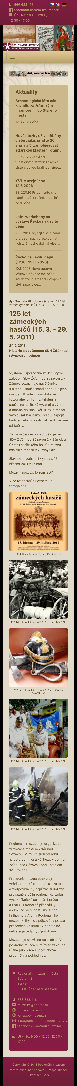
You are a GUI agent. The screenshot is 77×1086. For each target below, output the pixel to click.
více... (36, 122)
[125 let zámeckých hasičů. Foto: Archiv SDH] (38, 589)
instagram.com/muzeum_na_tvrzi (43, 1021)
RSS (46, 1075)
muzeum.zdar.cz (30, 1010)
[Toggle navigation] (12, 57)
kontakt (35, 1075)
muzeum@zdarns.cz (33, 1005)
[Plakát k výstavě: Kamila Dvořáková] (38, 521)
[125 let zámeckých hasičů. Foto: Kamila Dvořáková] (38, 657)
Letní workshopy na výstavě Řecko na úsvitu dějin (36, 221)
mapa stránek (58, 1070)
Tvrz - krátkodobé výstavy (34, 301)
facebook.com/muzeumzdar (36, 10)
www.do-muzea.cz (31, 1015)
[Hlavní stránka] (10, 301)
